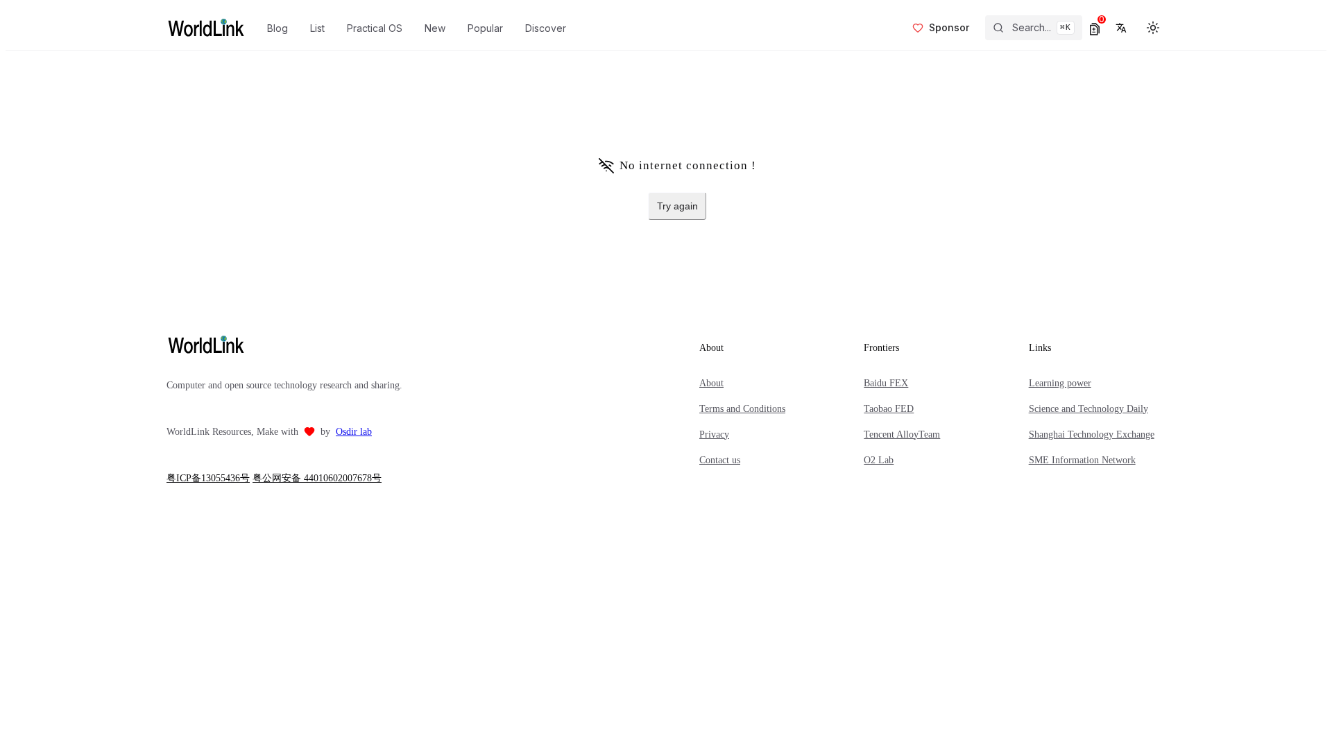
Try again (677, 206)
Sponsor (949, 27)
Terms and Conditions (742, 409)
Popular (485, 28)
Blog (277, 28)
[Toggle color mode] (1153, 27)
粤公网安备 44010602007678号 (317, 478)
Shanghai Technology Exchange (1091, 434)
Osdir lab (354, 432)
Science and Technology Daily (1088, 409)
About (711, 383)
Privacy (714, 434)
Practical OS (374, 28)
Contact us (719, 460)
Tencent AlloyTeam (902, 434)
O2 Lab (879, 460)
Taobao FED (889, 409)
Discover (545, 28)
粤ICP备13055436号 (208, 478)
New (435, 28)
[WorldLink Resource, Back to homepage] (205, 28)
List (317, 28)
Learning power (1060, 383)
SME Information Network (1082, 460)
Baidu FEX (886, 383)
